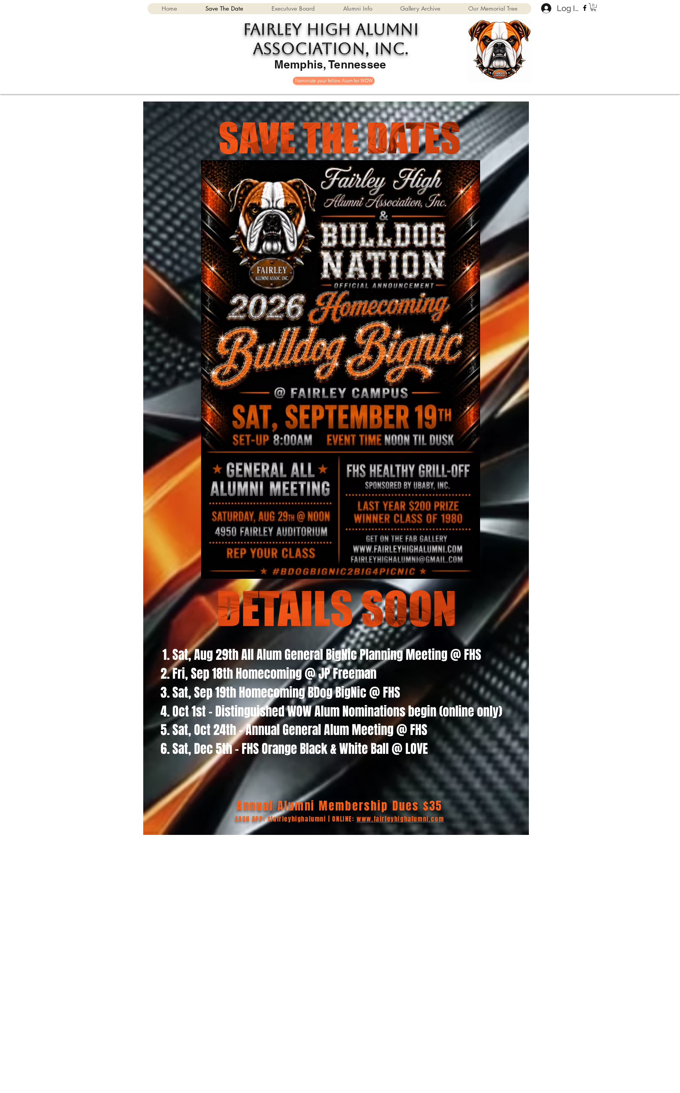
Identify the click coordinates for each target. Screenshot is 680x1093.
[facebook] (585, 8)
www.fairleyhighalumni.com (400, 818)
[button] (593, 7)
